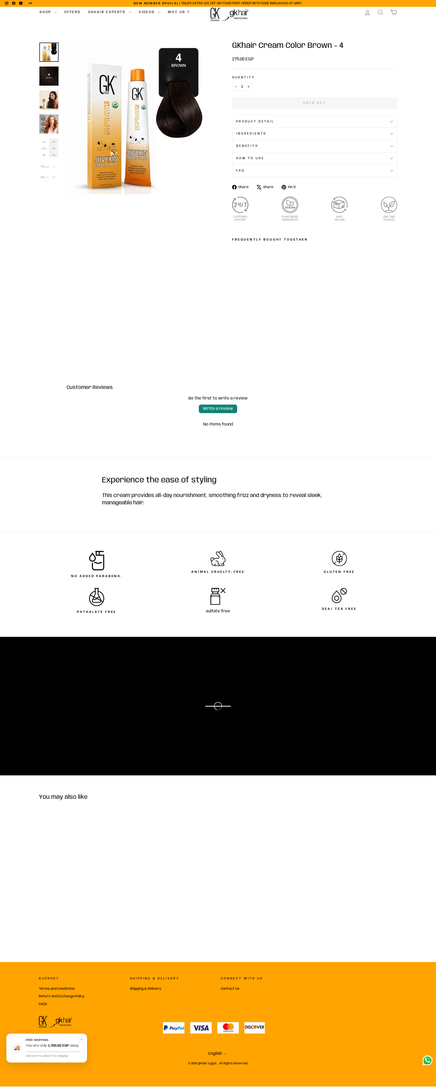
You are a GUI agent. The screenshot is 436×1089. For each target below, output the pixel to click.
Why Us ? (178, 12)
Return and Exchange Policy (61, 996)
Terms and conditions (57, 989)
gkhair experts (107, 12)
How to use (250, 158)
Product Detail (255, 121)
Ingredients (251, 133)
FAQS (43, 1004)
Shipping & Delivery (145, 989)
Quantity (243, 77)
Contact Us (230, 989)
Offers (72, 12)
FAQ (240, 170)
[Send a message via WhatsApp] (427, 1060)
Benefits (247, 146)
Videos (148, 12)
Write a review (218, 409)
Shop (46, 12)
